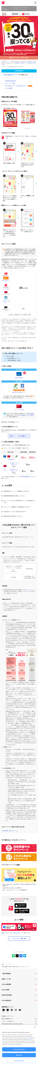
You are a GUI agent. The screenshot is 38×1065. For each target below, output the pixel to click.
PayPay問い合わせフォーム (9, 830)
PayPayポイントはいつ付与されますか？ (15, 511)
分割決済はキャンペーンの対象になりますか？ (17, 491)
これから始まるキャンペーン (11, 74)
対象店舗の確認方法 (10, 81)
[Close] (35, 1027)
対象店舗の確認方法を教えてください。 (15, 496)
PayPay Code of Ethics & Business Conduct (12, 1024)
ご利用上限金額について (27, 476)
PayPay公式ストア (17, 932)
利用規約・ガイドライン (7, 1016)
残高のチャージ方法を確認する (18, 436)
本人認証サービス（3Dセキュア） (14, 463)
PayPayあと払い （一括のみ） (5, 301)
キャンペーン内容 (10, 83)
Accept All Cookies (19, 1049)
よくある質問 (8, 88)
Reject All (19, 1055)
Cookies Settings (19, 1060)
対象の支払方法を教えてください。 (13, 516)
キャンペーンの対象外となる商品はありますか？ (17, 507)
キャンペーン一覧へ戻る (19, 938)
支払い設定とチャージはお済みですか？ (16, 85)
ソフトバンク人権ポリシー (8, 1021)
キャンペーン (9, 964)
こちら (17, 422)
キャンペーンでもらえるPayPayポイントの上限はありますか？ (19, 501)
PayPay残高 (11, 459)
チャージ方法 (6, 289)
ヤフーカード (5, 469)
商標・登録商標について (7, 1018)
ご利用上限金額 (29, 413)
